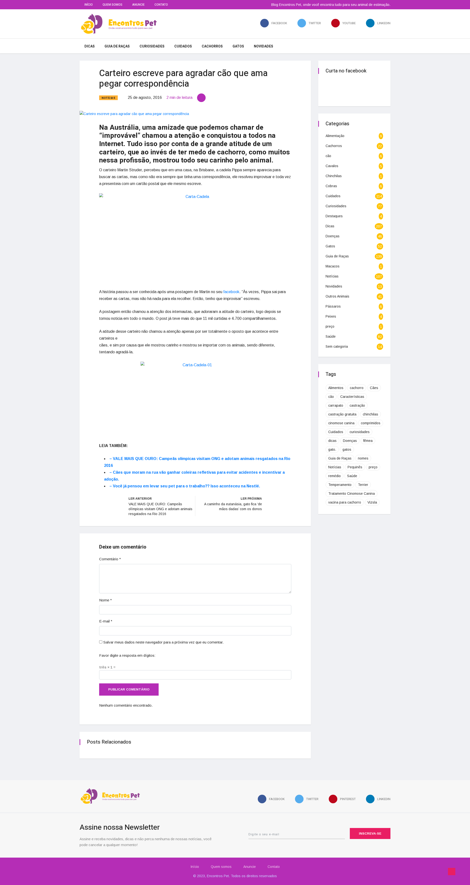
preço (330, 326)
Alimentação (335, 136)
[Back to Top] (451, 871)
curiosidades (360, 432)
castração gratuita (342, 414)
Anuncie (138, 4)
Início (88, 4)
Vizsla (372, 502)
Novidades (263, 46)
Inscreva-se (370, 833)
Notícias (108, 98)
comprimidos (370, 423)
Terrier (363, 485)
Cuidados (183, 46)
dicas (332, 441)
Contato (161, 4)
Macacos (333, 266)
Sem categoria (337, 346)
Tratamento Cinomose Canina (351, 493)
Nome (105, 600)
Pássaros (333, 306)
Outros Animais (337, 296)
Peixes (331, 316)
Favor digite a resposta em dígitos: (127, 655)
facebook (231, 292)
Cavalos (332, 166)
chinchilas (370, 414)
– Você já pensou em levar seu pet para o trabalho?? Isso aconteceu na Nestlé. (184, 486)
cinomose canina (341, 423)
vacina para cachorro (344, 502)
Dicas (89, 46)
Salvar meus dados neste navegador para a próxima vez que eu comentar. (163, 642)
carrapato (335, 405)
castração (357, 405)
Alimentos (335, 388)
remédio (334, 476)
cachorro (357, 388)
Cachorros (212, 46)
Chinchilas (334, 176)
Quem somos (112, 4)
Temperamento (340, 485)
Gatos (238, 46)
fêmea (368, 441)
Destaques (334, 216)
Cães (374, 388)
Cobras (331, 186)
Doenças (333, 236)
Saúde (331, 336)
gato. (332, 449)
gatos (346, 449)
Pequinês (355, 467)
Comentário (110, 559)
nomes (363, 458)
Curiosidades (152, 46)
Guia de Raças (117, 46)
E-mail (105, 621)
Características (352, 397)
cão (328, 156)
